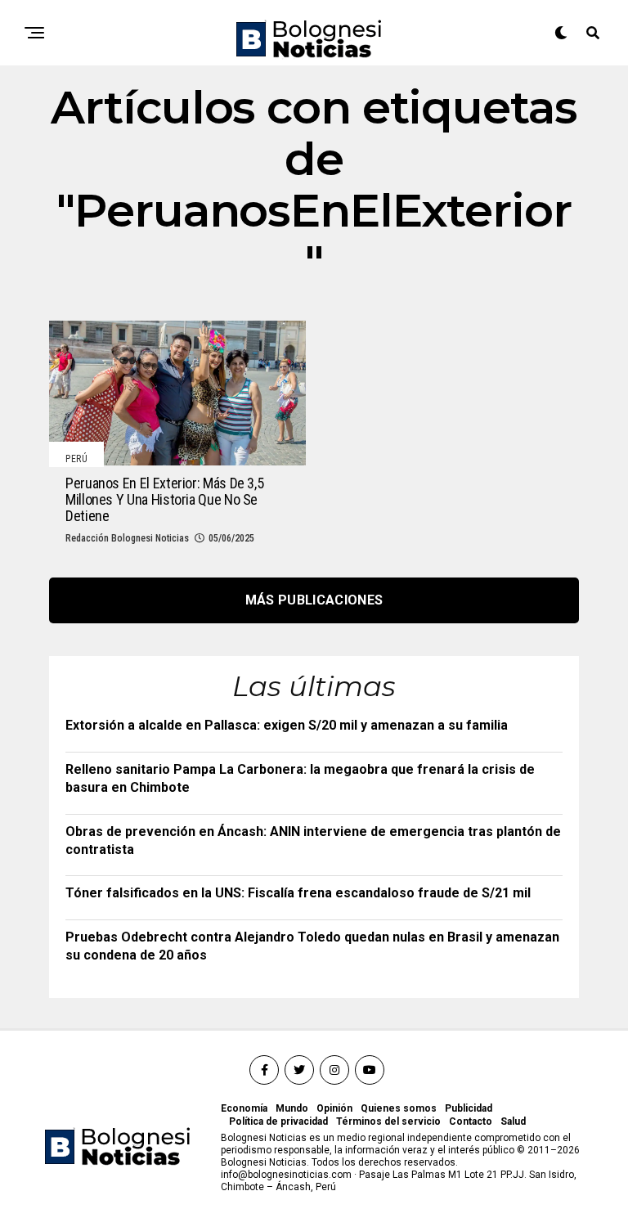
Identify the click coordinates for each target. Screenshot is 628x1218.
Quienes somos (399, 1108)
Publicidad (468, 1108)
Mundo (292, 1108)
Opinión (334, 1108)
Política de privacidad (278, 1121)
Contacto (470, 1121)
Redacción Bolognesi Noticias (127, 538)
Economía (244, 1108)
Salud (513, 1121)
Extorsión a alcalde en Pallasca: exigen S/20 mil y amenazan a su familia (286, 725)
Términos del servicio (388, 1121)
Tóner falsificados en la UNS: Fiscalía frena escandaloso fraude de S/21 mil (298, 893)
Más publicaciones (314, 600)
